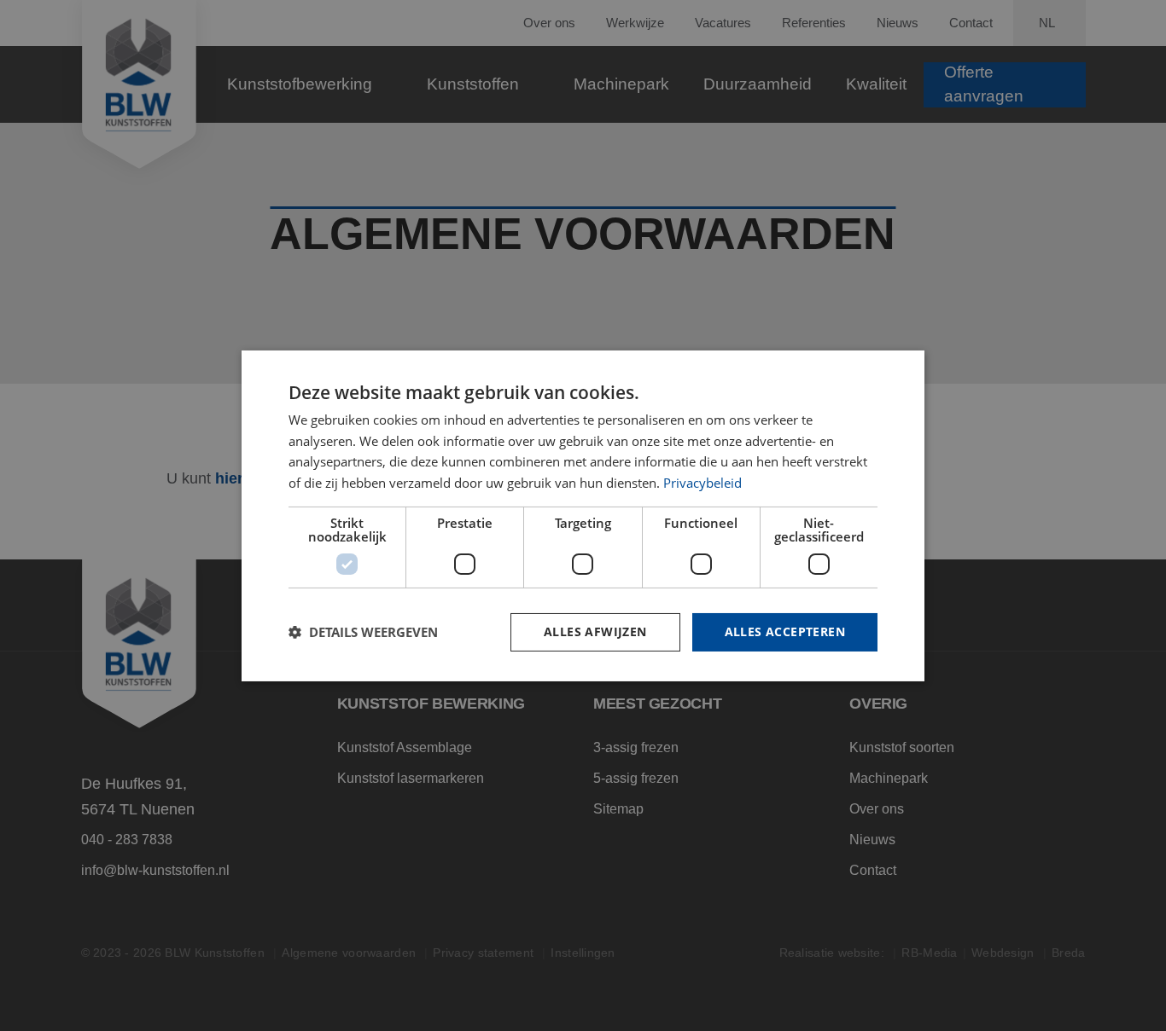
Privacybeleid (702, 482)
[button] (363, 632)
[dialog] (583, 515)
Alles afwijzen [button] (595, 631)
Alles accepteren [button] (785, 631)
